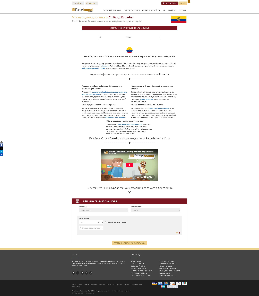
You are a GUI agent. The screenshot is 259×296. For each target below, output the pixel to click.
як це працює (136, 261)
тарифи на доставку (90, 285)
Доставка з (83, 207)
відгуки (126, 285)
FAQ (164, 10)
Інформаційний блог (167, 275)
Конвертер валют (166, 266)
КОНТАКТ (182, 10)
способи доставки (166, 261)
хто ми (74, 285)
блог (80, 285)
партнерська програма (140, 273)
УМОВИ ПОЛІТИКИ (117, 291)
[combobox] (129, 37)
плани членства (137, 264)
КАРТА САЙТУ (90, 293)
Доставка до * (136, 207)
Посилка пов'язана (82, 10)
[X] (1, 148)
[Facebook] (1, 145)
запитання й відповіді (114, 285)
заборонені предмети (167, 268)
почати (182, 3)
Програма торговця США (140, 275)
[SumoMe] (1, 154)
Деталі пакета (84, 218)
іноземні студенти (138, 268)
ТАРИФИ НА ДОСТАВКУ (132, 10)
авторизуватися (170, 3)
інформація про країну (168, 264)
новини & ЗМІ (164, 273)
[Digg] (1, 151)
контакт (102, 285)
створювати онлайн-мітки (141, 271)
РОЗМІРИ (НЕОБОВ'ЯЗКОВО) (117, 222)
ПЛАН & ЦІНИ (172, 10)
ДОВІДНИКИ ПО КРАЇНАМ (151, 10)
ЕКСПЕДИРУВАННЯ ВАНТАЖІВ (169, 271)
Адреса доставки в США (112, 10)
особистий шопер (138, 266)
